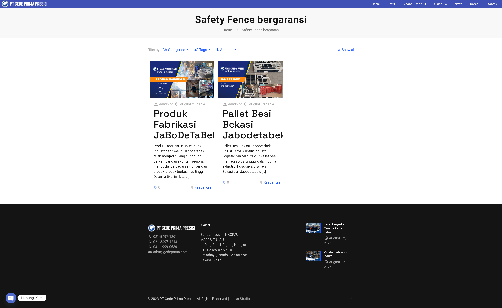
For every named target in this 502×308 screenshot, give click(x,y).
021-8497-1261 (164, 236)
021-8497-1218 (164, 242)
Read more (203, 187)
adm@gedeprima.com (170, 252)
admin (164, 104)
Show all (348, 50)
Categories (176, 50)
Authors (226, 50)
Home (227, 30)
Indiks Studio (240, 299)
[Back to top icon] (350, 298)
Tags (203, 50)
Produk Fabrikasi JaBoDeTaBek (186, 124)
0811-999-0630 (164, 247)
